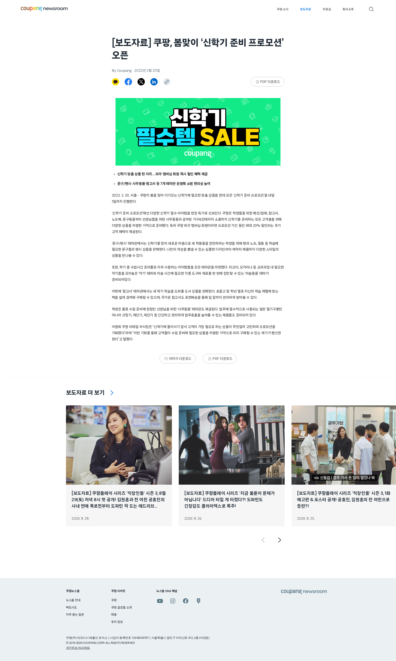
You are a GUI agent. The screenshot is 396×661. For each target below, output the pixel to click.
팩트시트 (71, 607)
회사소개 (348, 9)
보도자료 (305, 9)
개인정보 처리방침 (78, 648)
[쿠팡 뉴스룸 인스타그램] (172, 601)
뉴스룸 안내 (73, 600)
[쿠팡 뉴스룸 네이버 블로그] (198, 601)
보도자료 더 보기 (85, 393)
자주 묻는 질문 (75, 614)
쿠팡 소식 (282, 9)
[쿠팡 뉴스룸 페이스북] (185, 601)
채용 (113, 614)
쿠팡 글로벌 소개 (121, 607)
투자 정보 (117, 622)
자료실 (327, 9)
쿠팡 (113, 600)
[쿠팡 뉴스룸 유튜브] (160, 601)
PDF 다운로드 (270, 82)
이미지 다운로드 (180, 359)
